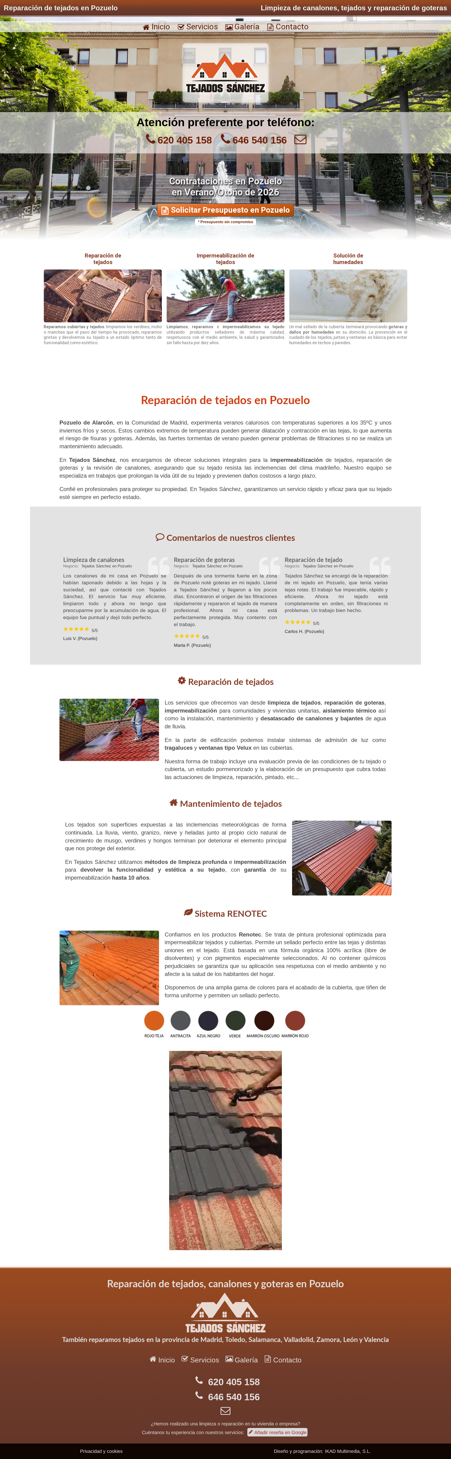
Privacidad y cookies (101, 1451)
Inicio (156, 26)
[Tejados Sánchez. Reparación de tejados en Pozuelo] (225, 101)
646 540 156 (260, 140)
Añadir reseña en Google (278, 1432)
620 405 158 (185, 140)
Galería (242, 26)
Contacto (288, 26)
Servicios (198, 26)
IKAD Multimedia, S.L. (348, 1451)
